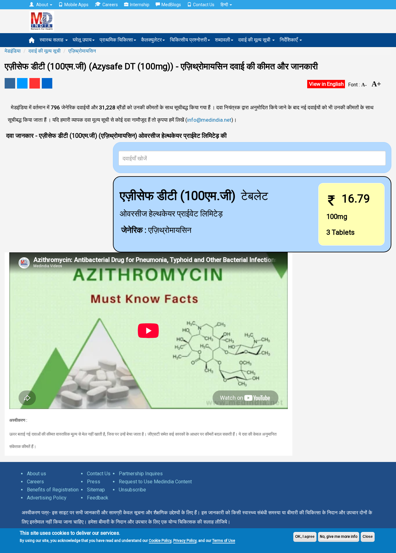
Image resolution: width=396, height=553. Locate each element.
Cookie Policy (160, 540)
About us (36, 474)
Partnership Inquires (141, 474)
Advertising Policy (47, 498)
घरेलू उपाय (82, 40)
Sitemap (96, 490)
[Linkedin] (47, 83)
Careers (110, 4)
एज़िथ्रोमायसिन (82, 51)
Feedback (97, 498)
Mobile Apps (76, 4)
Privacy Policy (184, 540)
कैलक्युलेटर (151, 40)
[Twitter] (22, 83)
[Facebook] (10, 83)
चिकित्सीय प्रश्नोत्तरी (188, 40)
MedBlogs (171, 4)
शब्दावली (222, 40)
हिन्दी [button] (225, 4)
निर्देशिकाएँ (289, 40)
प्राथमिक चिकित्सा (116, 40)
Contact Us (203, 4)
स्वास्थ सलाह (52, 40)
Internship (139, 4)
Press (93, 482)
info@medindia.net (209, 120)
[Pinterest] (34, 83)
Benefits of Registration (53, 490)
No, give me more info (338, 536)
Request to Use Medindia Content (155, 482)
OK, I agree (305, 536)
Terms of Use (223, 540)
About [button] (42, 4)
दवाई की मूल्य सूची (255, 40)
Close (368, 536)
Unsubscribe (132, 490)
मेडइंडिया (13, 51)
